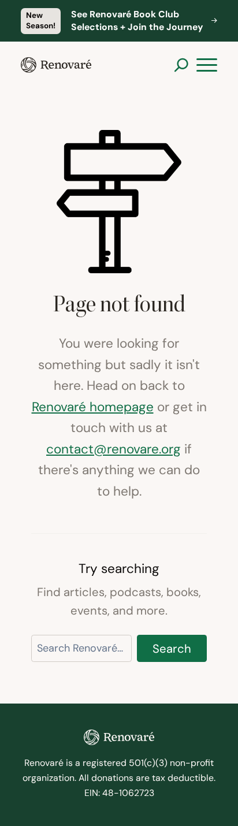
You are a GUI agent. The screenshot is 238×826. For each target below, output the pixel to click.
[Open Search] (181, 65)
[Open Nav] (206, 65)
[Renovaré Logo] (56, 65)
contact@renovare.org (113, 449)
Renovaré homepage (93, 407)
